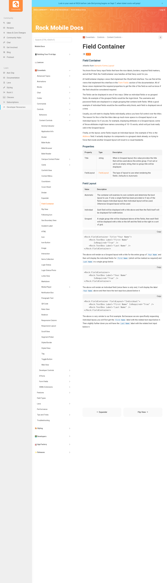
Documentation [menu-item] (13, 78)
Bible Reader (46, 154)
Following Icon (46, 215)
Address (86, 136)
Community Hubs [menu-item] (14, 37)
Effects (42, 376)
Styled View (45, 348)
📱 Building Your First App (45, 54)
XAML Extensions (46, 387)
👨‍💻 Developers (40, 436)
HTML (43, 232)
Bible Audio (45, 143)
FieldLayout (104, 173)
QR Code (44, 304)
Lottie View (45, 276)
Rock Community (40, 10)
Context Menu (46, 176)
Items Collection (47, 259)
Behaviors (43, 115)
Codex (39, 98)
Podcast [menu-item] (10, 57)
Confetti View (46, 170)
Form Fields (43, 381)
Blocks (39, 87)
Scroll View (45, 331)
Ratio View (45, 309)
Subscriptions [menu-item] (13, 102)
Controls (40, 109)
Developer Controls (46, 370)
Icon (43, 237)
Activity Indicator (47, 126)
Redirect (44, 315)
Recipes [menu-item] (10, 28)
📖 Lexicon (39, 62)
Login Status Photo (48, 270)
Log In (162, 10)
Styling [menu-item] (10, 87)
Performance (42, 409)
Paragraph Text (47, 298)
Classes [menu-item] (10, 97)
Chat (39, 93)
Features (40, 393)
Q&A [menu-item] (9, 23)
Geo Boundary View (48, 220)
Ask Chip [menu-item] (10, 73)
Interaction (45, 254)
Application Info (47, 131)
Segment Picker (47, 337)
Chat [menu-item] (9, 42)
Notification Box (47, 293)
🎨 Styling (39, 428)
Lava (39, 404)
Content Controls (45, 120)
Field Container (47, 204)
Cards (43, 165)
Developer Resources (59, 10)
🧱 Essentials (40, 70)
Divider (44, 193)
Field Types (41, 398)
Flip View (44, 209)
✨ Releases (40, 452)
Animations (41, 81)
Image (43, 248)
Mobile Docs (40, 46)
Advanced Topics (43, 76)
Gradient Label (47, 226)
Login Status (46, 265)
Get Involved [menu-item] (12, 47)
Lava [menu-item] (9, 83)
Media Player (46, 287)
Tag (42, 354)
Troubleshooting (43, 420)
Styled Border (46, 343)
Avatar (44, 137)
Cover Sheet (46, 187)
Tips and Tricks (43, 415)
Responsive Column (49, 320)
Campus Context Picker (50, 159)
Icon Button (45, 243)
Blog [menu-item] (9, 52)
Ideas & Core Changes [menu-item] (16, 33)
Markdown (45, 281)
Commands (41, 104)
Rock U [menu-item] (10, 92)
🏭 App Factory (41, 444)
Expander (45, 198)
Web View (45, 365)
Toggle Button (46, 359)
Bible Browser (46, 148)
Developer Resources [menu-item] (16, 107)
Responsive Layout (48, 326)
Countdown (45, 181)
